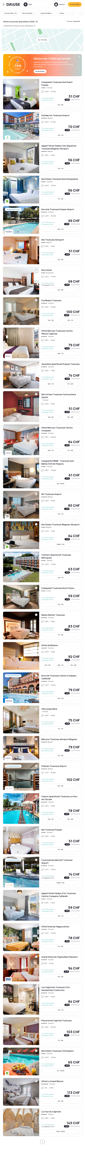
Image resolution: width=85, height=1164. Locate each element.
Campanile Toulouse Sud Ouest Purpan (42, 94)
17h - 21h (70, 450)
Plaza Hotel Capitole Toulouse (42, 1031)
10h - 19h (51, 320)
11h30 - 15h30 (60, 1131)
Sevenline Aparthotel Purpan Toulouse (42, 375)
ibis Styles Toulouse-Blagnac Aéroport (42, 535)
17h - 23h (70, 384)
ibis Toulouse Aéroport (42, 250)
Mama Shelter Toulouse (42, 625)
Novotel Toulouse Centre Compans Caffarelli (42, 687)
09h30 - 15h (60, 544)
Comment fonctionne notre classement (18, 26)
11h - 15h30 (60, 1071)
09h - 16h (61, 698)
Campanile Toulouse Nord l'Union (42, 597)
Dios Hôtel (42, 281)
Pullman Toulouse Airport (42, 777)
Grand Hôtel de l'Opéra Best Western (42, 967)
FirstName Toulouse (42, 311)
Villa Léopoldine (42, 719)
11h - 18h (60, 1040)
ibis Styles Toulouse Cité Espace (42, 1061)
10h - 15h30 (60, 484)
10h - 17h (60, 135)
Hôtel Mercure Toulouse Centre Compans (42, 439)
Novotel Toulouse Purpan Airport (42, 220)
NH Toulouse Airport (42, 505)
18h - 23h (70, 417)
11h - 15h (60, 850)
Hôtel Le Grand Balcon (42, 1092)
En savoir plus (39, 71)
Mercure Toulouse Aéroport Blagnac (42, 748)
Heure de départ (46, 13)
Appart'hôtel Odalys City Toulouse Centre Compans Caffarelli (42, 905)
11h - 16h (60, 199)
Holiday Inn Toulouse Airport (42, 126)
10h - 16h (60, 105)
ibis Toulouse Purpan (42, 840)
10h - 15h (60, 604)
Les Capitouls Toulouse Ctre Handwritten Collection (42, 999)
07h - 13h (47, 665)
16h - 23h (73, 665)
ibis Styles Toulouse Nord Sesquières (42, 189)
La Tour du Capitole (42, 1122)
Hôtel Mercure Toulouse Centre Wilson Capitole (42, 343)
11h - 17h (60, 729)
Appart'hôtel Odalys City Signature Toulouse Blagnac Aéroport (42, 158)
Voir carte (44, 40)
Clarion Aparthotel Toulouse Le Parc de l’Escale (42, 808)
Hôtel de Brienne (42, 656)
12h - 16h (60, 1101)
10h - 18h (60, 290)
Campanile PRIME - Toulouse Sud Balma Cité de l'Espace (42, 473)
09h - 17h (61, 229)
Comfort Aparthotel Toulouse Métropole (42, 567)
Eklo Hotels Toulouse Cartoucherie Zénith (42, 406)
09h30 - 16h (60, 883)
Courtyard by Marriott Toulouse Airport (42, 872)
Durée (62, 13)
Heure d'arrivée (27, 13)
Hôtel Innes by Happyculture (42, 937)
